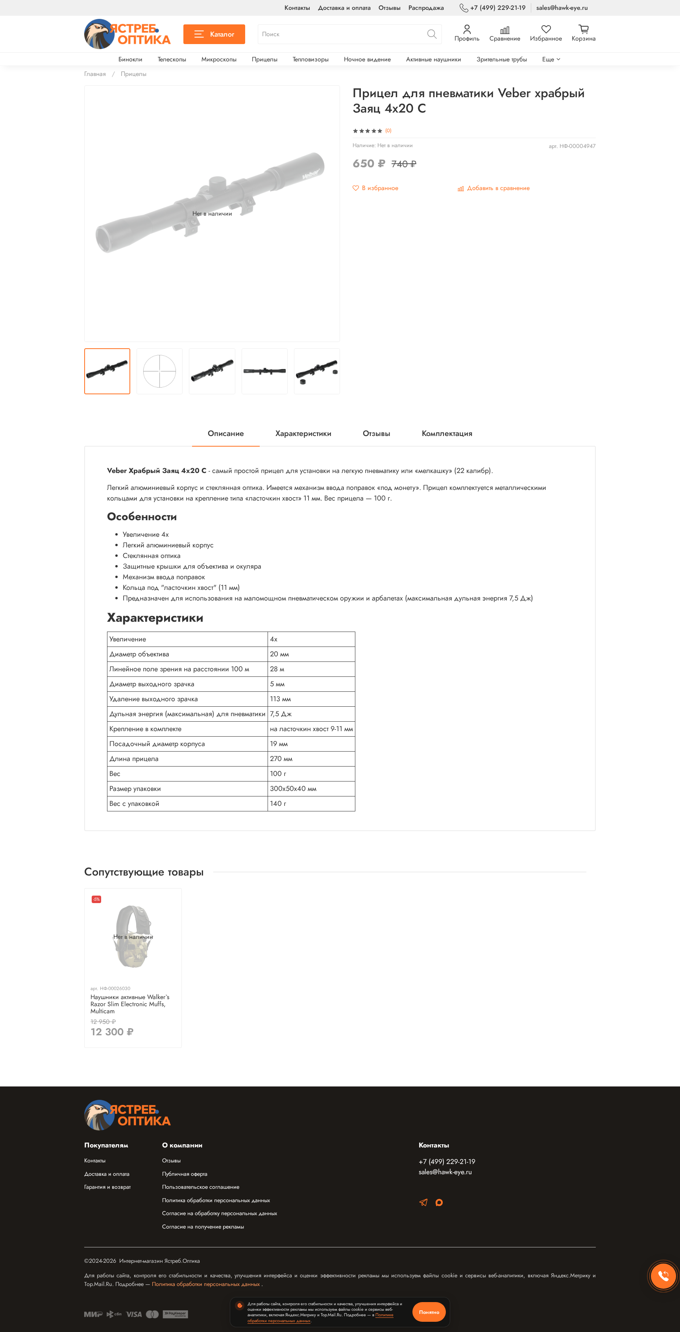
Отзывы (390, 7)
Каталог (222, 34)
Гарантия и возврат (107, 1187)
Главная (95, 73)
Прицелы (264, 59)
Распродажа (426, 7)
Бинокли (130, 59)
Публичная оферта (184, 1174)
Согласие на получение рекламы (203, 1226)
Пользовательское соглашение (200, 1187)
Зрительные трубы (502, 59)
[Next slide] (327, 213)
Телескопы (172, 59)
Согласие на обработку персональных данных (219, 1213)
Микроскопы (219, 59)
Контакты (297, 7)
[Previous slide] (96, 213)
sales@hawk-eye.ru (562, 7)
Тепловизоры (311, 59)
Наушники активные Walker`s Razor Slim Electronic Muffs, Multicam (130, 1004)
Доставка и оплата (344, 7)
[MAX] (439, 1204)
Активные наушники (433, 59)
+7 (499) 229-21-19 (498, 7)
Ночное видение (367, 59)
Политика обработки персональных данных (216, 1200)
